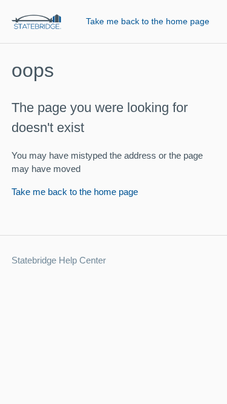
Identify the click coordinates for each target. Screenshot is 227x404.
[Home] (36, 21)
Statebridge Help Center (59, 260)
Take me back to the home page (147, 21)
